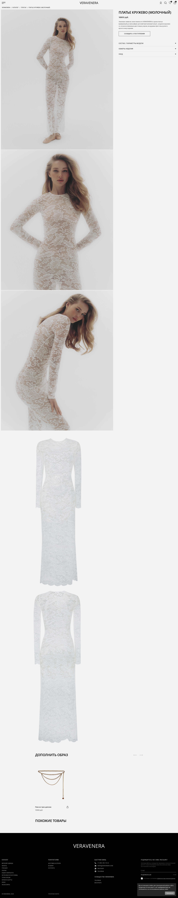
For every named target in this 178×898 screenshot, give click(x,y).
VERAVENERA (6, 7)
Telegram (101, 871)
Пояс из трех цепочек (43, 807)
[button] (175, 2)
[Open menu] (4, 3)
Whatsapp (101, 868)
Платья (23, 7)
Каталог (16, 7)
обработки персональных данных (166, 878)
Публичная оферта (53, 893)
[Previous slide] (135, 755)
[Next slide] (141, 755)
